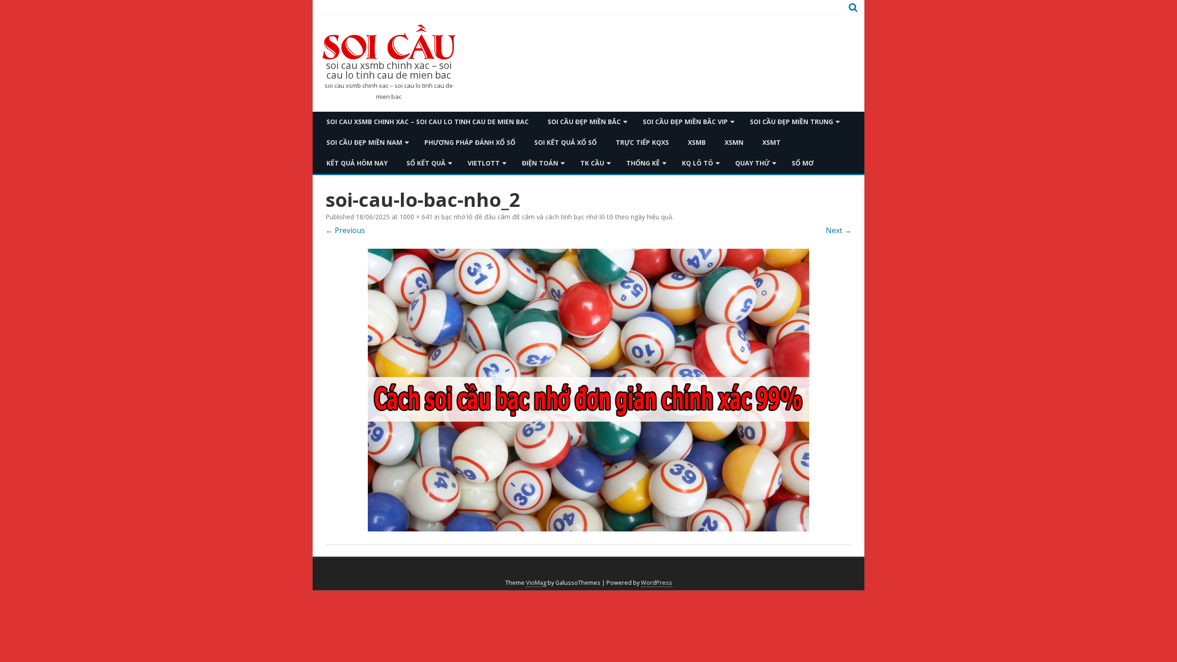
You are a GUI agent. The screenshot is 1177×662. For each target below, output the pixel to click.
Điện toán (540, 163)
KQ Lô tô (697, 163)
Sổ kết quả (426, 163)
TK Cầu (592, 163)
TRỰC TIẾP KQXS (642, 142)
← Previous (345, 230)
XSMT (771, 142)
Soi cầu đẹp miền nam (364, 142)
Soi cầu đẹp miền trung (791, 121)
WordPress (656, 583)
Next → (838, 230)
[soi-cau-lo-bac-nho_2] (588, 390)
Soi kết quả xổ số (565, 142)
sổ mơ (803, 163)
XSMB (697, 142)
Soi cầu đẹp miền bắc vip (685, 121)
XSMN (734, 142)
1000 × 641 (416, 216)
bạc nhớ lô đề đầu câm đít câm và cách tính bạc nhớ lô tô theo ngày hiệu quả (556, 216)
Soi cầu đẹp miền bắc (584, 121)
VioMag (536, 583)
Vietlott (484, 163)
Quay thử (752, 163)
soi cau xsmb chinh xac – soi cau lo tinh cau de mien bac (389, 70)
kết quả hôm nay (357, 163)
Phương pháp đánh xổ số (469, 142)
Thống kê (643, 163)
